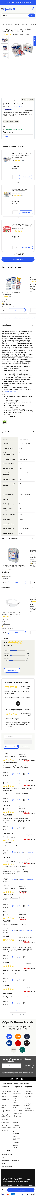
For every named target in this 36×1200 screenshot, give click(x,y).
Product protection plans (16, 1138)
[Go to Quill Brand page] (9, 1037)
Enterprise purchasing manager (16, 1127)
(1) (27, 658)
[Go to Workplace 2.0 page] (22, 1050)
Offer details (6, 623)
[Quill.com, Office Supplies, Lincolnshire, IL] (8, 1174)
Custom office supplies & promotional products (17, 1115)
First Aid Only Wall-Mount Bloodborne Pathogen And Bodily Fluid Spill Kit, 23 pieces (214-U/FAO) (21, 190)
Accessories (26, 318)
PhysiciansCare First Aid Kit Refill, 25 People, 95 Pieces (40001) (13, 293)
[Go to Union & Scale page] (13, 1050)
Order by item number (28, 1104)
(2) (28, 653)
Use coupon (28, 1065)
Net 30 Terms (17, 1110)
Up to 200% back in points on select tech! (18, 2)
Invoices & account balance (4, 1105)
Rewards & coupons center (29, 1109)
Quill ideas (16, 1142)
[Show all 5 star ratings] (17, 650)
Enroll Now (18, 106)
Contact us (4, 1130)
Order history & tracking (6, 1092)
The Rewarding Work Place (10, 1160)
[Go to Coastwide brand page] (18, 1037)
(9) (27, 651)
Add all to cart (18, 259)
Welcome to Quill (6, 1154)
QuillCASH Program (16, 1101)
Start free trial (28, 110)
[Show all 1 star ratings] (17, 660)
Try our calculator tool (23, 114)
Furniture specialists (16, 1132)
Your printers (28, 1101)
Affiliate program (15, 1146)
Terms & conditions (8, 1185)
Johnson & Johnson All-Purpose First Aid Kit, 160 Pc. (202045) (22, 225)
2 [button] (19, 1010)
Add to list (8, 136)
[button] (35, 2)
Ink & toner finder (27, 1097)
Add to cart (21, 1190)
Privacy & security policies (6, 1126)
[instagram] (11, 1079)
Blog (2, 1157)
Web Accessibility (6, 1166)
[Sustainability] (5, 422)
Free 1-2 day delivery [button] (8, 306)
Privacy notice (20, 1185)
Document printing (16, 1121)
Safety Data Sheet (10, 391)
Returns (3, 1096)
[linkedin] (16, 1079)
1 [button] (16, 1010)
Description (6, 318)
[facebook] (22, 1079)
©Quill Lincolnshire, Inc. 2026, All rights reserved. (15, 1179)
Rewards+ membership (17, 1092)
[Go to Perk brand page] (9, 1043)
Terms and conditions (17, 1070)
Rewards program (16, 1097)
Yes (14, 774)
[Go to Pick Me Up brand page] (26, 1037)
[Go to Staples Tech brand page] (26, 1043)
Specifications (16, 318)
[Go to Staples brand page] (18, 1043)
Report (30, 774)
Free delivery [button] (6, 578)
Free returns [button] (9, 132)
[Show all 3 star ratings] (17, 655)
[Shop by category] (2, 9)
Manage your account (5, 1100)
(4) (27, 661)
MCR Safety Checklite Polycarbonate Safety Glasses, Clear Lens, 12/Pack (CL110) (13, 613)
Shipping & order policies (5, 1115)
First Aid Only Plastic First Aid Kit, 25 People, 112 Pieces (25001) (22, 154)
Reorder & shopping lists (28, 1092)
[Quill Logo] (9, 9)
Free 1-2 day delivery (12, 121)
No (22, 774)
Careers (3, 1163)
